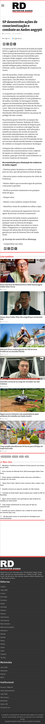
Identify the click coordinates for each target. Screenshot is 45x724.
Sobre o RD (4, 704)
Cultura (2, 593)
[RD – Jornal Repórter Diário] (22, 7)
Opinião (2, 637)
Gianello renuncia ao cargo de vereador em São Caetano (20, 489)
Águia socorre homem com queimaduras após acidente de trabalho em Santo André (19, 415)
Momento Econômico (7, 627)
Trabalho (3, 654)
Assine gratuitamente (7, 691)
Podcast (3, 674)
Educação (3, 607)
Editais (2, 604)
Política (2, 644)
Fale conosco (4, 697)
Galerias (3, 614)
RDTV (2, 677)
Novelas (3, 634)
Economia (3, 600)
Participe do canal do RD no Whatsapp (20, 239)
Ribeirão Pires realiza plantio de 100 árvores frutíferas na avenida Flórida (18, 350)
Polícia (2, 641)
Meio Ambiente (5, 624)
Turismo (3, 657)
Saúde (2, 647)
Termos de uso (5, 707)
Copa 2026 (3, 590)
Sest (21, 456)
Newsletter (4, 631)
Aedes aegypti (6, 456)
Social (2, 651)
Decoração (3, 597)
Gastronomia (4, 617)
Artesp (15, 456)
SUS (27, 456)
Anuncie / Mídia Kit (6, 687)
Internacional (4, 620)
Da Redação (7, 33)
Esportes (3, 610)
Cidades (3, 587)
